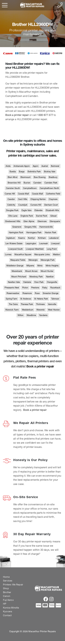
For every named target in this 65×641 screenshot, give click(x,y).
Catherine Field (53, 194)
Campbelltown (30, 188)
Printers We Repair (13, 584)
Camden (37, 183)
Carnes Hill (10, 194)
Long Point (52, 249)
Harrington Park (16, 232)
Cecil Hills (22, 199)
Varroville (52, 304)
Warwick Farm (12, 310)
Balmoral (55, 166)
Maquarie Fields (17, 260)
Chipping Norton (38, 199)
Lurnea (8, 254)
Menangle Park (48, 260)
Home (6, 576)
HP (4, 603)
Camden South (13, 188)
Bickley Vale (49, 171)
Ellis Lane (13, 216)
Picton (25, 287)
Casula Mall (23, 194)
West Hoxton (54, 310)
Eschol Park (41, 216)
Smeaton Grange (50, 293)
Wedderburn (27, 310)
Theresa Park (27, 304)
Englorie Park (27, 216)
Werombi (40, 310)
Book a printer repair (17, 115)
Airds (8, 166)
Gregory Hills (30, 227)
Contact (7, 615)
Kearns (21, 238)
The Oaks (13, 304)
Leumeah (43, 243)
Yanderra (43, 315)
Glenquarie (55, 221)
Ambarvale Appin (22, 166)
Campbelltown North (49, 188)
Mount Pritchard (18, 276)
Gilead (53, 216)
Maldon (56, 254)
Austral (44, 166)
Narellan (50, 276)
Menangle (33, 260)
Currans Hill (35, 205)
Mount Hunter (47, 271)
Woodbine (31, 315)
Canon (6, 596)
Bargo (21, 171)
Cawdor (11, 199)
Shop (6, 588)
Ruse (37, 293)
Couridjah (22, 205)
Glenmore (42, 221)
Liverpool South (15, 249)
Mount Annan (31, 271)
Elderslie (38, 210)
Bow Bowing (40, 177)
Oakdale (27, 282)
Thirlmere (40, 304)
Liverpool (55, 243)
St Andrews (25, 299)
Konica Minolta (11, 607)
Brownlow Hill (14, 183)
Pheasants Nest (12, 287)
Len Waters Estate (14, 243)
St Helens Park (41, 299)
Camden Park (50, 183)
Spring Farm (11, 299)
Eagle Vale (26, 210)
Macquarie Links (42, 254)
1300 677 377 (45, 115)
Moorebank (17, 271)
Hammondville (46, 227)
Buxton (27, 183)
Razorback (55, 287)
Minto (40, 265)
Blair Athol (12, 177)
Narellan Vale (14, 282)
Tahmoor (55, 299)
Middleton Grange (14, 265)
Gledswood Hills (12, 221)
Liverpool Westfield (35, 249)
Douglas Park (12, 210)
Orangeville (52, 282)
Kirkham (42, 238)
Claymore (53, 199)
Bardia (13, 171)
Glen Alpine (29, 221)
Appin (35, 166)
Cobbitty (11, 205)
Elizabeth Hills (52, 210)
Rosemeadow (13, 293)
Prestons (35, 287)
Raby (44, 287)
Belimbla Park (34, 171)
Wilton (21, 315)
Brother (7, 592)
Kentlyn (31, 238)
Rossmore (27, 293)
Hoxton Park (50, 232)
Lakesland (53, 238)
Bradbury (53, 177)
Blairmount (26, 177)
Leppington (31, 243)
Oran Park (39, 282)
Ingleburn (10, 238)
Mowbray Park (36, 276)
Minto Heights (52, 265)
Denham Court (51, 205)
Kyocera (7, 611)
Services (7, 580)
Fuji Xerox (8, 599)
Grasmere (16, 227)
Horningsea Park (33, 232)
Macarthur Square (23, 254)
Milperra (30, 265)
